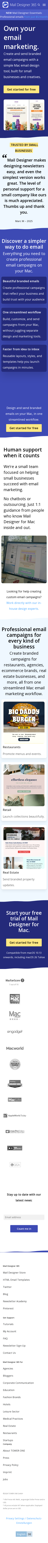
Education (8, 1390)
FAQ (5, 1338)
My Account (9, 1331)
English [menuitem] (21, 1534)
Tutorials (8, 1324)
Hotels (6, 1404)
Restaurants (10, 1433)
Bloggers (8, 1375)
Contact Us (9, 1352)
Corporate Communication (18, 1382)
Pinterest (8, 1308)
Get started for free (21, 89)
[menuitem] (21, 1534)
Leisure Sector (11, 1411)
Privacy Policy (10, 1465)
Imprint (7, 1472)
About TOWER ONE (14, 1450)
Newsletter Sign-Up (14, 1345)
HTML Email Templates (16, 1279)
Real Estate (9, 1425)
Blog (5, 1294)
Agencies (8, 1368)
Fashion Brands (12, 1397)
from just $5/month (36, 16)
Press (6, 1457)
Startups (8, 1440)
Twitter (7, 1287)
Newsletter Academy (15, 1301)
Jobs (5, 1479)
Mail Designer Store (14, 1272)
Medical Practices (13, 1418)
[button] (44, 4)
